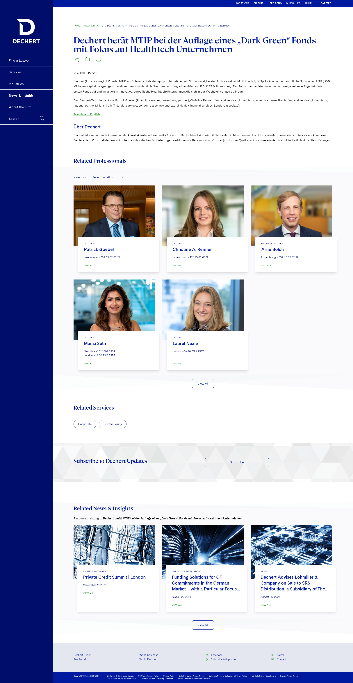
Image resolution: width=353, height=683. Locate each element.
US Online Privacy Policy (148, 676)
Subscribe (237, 462)
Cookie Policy (168, 676)
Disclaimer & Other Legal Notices (120, 676)
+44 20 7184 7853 (104, 355)
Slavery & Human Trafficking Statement (157, 678)
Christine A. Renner (192, 249)
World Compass (148, 655)
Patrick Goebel (99, 249)
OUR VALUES (293, 3)
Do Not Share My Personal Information (193, 678)
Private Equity (113, 424)
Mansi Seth (95, 343)
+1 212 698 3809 (105, 351)
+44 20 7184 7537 (193, 351)
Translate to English (87, 114)
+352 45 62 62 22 (109, 257)
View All (202, 383)
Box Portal (80, 659)
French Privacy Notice (289, 676)
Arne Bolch (272, 249)
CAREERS (326, 3)
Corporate (85, 424)
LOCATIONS (242, 3)
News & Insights (93, 25)
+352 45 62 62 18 (198, 257)
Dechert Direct (82, 655)
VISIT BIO (88, 265)
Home (77, 25)
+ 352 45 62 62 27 (287, 257)
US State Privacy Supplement (264, 676)
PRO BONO (276, 3)
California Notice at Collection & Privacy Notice (228, 676)
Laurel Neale (185, 343)
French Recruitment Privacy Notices (121, 678)
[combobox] (108, 177)
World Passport (148, 659)
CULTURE (258, 3)
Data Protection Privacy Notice (191, 676)
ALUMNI (308, 3)
